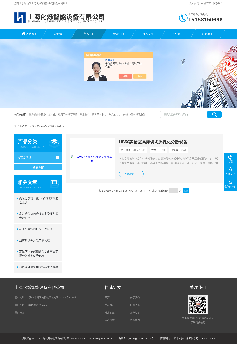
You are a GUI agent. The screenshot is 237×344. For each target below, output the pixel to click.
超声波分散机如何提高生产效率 (38, 267)
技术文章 (148, 33)
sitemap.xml (208, 338)
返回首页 (194, 3)
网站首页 (31, 33)
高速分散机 (55, 126)
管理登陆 (165, 338)
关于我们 (59, 33)
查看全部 (38, 167)
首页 (31, 126)
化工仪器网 (192, 338)
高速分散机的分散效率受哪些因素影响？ (38, 215)
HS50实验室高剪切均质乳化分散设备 (153, 141)
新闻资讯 (135, 305)
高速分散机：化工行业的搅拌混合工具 (38, 200)
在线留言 (206, 3)
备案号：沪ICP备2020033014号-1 (137, 338)
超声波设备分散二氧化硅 (34, 240)
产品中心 (88, 33)
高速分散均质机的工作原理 (36, 229)
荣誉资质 (135, 312)
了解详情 (129, 174)
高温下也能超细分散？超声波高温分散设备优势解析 (38, 253)
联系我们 (218, 3)
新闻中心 (118, 33)
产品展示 (110, 305)
